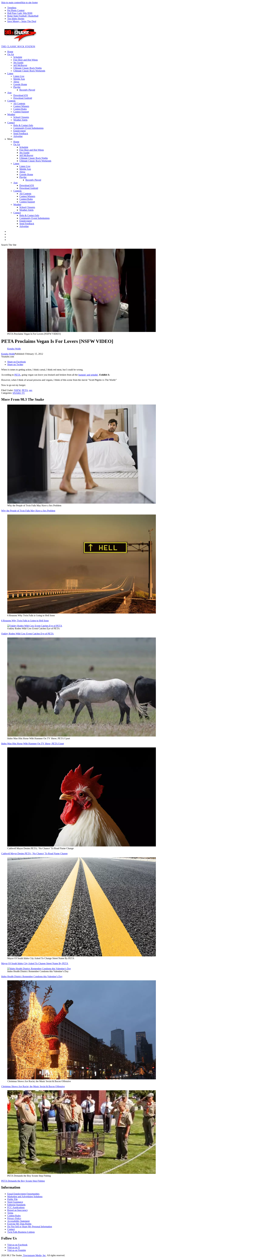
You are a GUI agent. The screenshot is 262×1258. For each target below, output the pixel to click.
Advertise (18, 136)
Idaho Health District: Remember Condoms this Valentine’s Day (31, 976)
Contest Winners (21, 106)
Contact (11, 122)
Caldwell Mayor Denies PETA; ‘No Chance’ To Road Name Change (34, 853)
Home (10, 51)
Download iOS (20, 95)
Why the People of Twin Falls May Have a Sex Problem (28, 510)
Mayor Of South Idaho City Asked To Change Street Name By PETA (34, 963)
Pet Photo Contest (15, 10)
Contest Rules (20, 109)
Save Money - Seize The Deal (21, 21)
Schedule (17, 57)
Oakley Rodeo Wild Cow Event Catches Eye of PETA (27, 633)
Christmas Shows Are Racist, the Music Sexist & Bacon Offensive (33, 1086)
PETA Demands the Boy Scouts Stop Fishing (23, 1181)
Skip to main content (11, 2)
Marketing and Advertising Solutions (24, 1196)
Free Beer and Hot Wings (25, 60)
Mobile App (19, 79)
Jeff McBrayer (20, 65)
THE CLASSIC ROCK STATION (18, 46)
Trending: (12, 7)
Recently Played (27, 90)
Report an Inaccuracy (17, 1210)
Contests (11, 100)
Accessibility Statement (18, 1221)
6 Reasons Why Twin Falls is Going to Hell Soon (25, 620)
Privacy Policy (14, 1218)
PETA (17, 374)
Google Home (20, 84)
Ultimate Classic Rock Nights (27, 68)
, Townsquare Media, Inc (34, 1255)
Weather (11, 114)
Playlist (16, 87)
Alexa (16, 81)
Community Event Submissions (28, 128)
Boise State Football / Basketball (22, 16)
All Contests (19, 103)
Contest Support (21, 111)
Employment (19, 131)
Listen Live (18, 76)
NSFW (17, 390)
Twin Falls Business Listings (21, 1232)
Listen (10, 73)
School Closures (21, 117)
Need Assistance (15, 1202)
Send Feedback (20, 133)
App (9, 92)
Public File (12, 1199)
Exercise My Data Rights (19, 1224)
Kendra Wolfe (8, 354)
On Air (10, 54)
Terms (10, 1213)
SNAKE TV (19, 393)
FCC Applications (16, 1207)
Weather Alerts (20, 120)
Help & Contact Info (23, 125)
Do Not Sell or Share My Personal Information (29, 1226)
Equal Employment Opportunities (23, 1193)
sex (30, 390)
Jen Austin (18, 62)
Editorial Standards (16, 1204)
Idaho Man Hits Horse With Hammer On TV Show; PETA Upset (32, 743)
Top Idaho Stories (15, 18)
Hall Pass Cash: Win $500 (19, 13)
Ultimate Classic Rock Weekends (29, 70)
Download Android (22, 98)
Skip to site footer (29, 2)
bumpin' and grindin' (88, 374)
